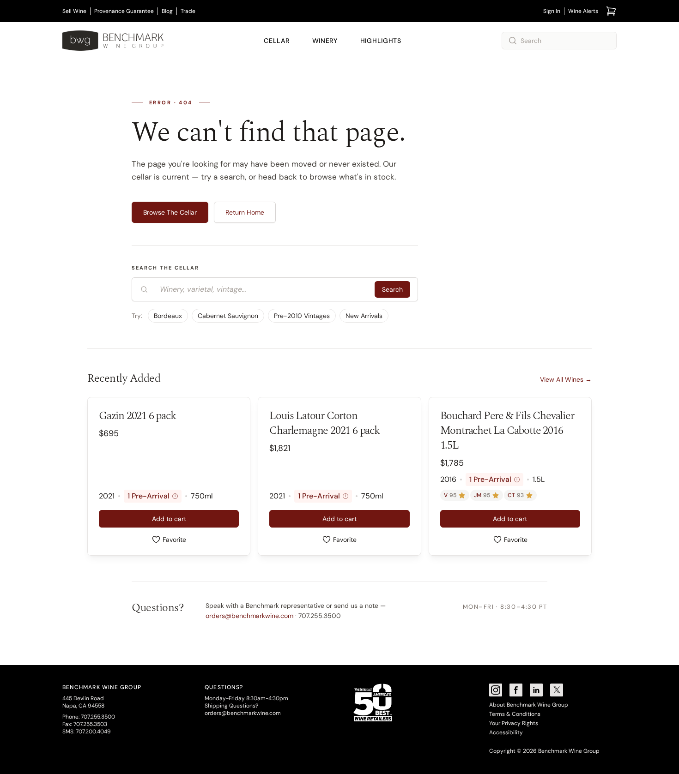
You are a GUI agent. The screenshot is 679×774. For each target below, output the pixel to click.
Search (392, 289)
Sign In (551, 11)
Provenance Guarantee (124, 11)
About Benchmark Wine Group (528, 704)
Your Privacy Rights (513, 723)
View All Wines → (566, 379)
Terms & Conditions (514, 714)
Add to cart (169, 519)
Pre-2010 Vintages (302, 316)
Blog (167, 11)
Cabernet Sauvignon (228, 316)
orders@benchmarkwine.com (249, 616)
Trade (188, 11)
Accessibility (506, 732)
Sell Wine (74, 11)
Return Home (244, 212)
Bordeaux (168, 316)
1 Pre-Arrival (151, 496)
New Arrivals (364, 316)
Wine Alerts (583, 11)
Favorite (174, 539)
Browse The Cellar (170, 212)
